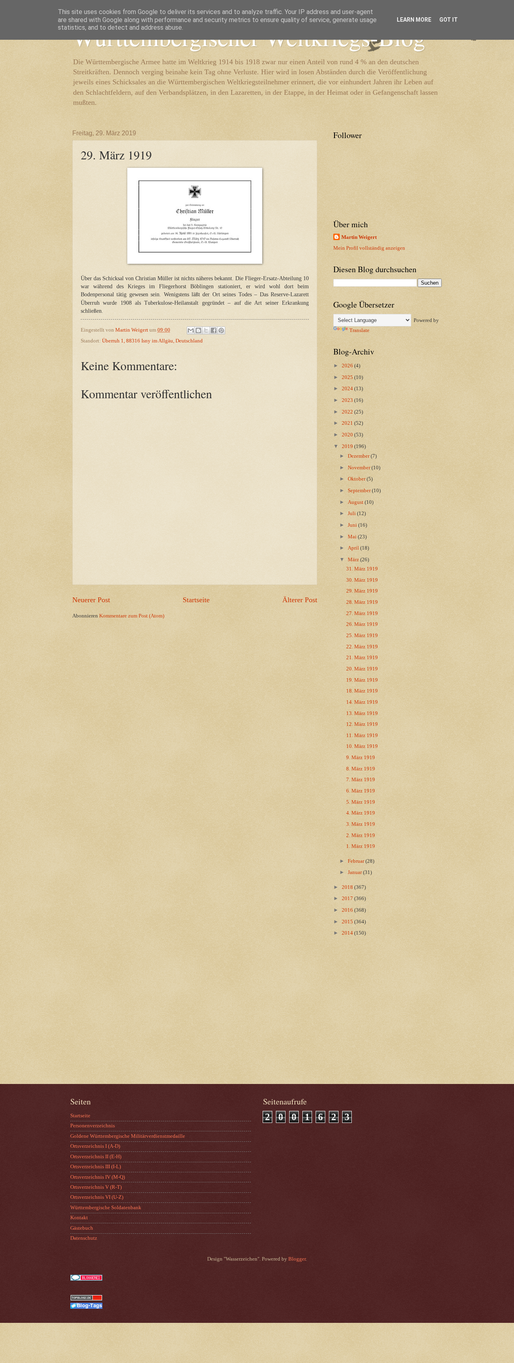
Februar (356, 861)
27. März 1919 (362, 613)
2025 (348, 377)
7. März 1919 (360, 779)
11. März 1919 (362, 735)
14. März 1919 (362, 702)
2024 (348, 388)
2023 (348, 400)
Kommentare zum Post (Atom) (131, 616)
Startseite (196, 600)
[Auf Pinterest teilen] (221, 330)
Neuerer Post (91, 600)
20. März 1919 (362, 669)
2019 (348, 446)
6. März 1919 (360, 791)
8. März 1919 (360, 769)
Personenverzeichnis (92, 1126)
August (356, 502)
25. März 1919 (362, 635)
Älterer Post (299, 600)
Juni (353, 525)
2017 (348, 898)
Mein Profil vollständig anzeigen (369, 248)
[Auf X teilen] (206, 330)
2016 (348, 910)
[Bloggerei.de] (86, 1279)
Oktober (357, 479)
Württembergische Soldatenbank (105, 1207)
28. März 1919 (362, 602)
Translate (359, 330)
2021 (348, 423)
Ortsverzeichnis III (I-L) (95, 1166)
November (359, 468)
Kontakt (79, 1217)
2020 (348, 435)
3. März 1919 (360, 824)
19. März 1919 (362, 680)
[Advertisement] (383, 1020)
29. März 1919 (362, 591)
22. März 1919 (362, 647)
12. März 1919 (362, 724)
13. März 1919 (362, 713)
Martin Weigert (359, 237)
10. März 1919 (362, 746)
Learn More (414, 19)
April (354, 548)
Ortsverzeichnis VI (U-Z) (96, 1197)
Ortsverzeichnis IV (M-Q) (97, 1177)
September (360, 490)
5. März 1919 (360, 802)
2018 (348, 887)
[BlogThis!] (198, 330)
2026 (348, 366)
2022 (348, 412)
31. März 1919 (362, 569)
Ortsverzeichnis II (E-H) (95, 1156)
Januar (355, 872)
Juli (352, 513)
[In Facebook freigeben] (214, 330)
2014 (348, 933)
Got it (448, 19)
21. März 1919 (362, 657)
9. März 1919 (360, 757)
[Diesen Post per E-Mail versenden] (191, 330)
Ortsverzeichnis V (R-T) (96, 1187)
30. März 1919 (362, 580)
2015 (348, 922)
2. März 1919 (360, 835)
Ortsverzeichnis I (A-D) (95, 1146)
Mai (353, 537)
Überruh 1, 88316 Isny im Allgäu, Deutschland (152, 341)
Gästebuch (81, 1228)
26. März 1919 (362, 624)
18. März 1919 (362, 691)
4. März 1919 (360, 813)
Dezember (359, 456)
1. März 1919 (360, 846)
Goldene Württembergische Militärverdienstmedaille (127, 1136)
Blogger (297, 1259)
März (354, 559)
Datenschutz (83, 1238)
